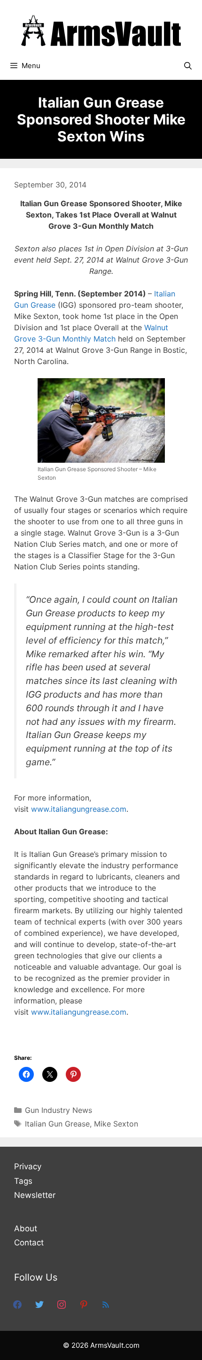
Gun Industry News (58, 1110)
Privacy (27, 1166)
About (25, 1228)
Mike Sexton (116, 1123)
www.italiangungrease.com (78, 809)
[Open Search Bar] (187, 66)
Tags (23, 1181)
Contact (29, 1242)
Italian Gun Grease (57, 1123)
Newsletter (34, 1195)
